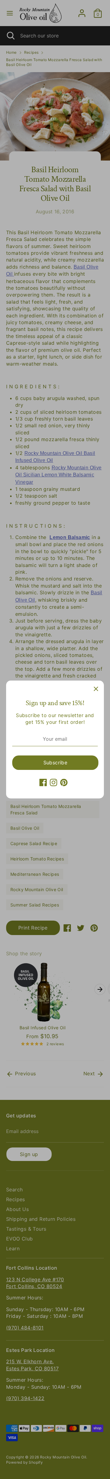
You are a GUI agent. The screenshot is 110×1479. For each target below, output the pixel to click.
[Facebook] (43, 782)
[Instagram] (53, 782)
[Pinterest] (64, 782)
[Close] (96, 688)
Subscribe (55, 762)
